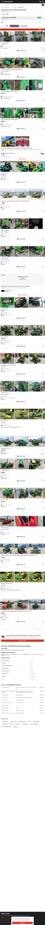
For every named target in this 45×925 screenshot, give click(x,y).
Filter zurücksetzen (14, 26)
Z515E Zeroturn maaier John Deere (8, 713)
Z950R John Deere (5, 707)
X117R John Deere (5, 499)
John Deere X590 (4, 705)
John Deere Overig (5, 527)
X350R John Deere (5, 230)
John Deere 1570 (4, 173)
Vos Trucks (3, 562)
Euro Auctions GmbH (4, 48)
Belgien (2, 655)
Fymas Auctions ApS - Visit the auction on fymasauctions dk (11, 427)
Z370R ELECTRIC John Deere (7, 702)
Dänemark (15, 654)
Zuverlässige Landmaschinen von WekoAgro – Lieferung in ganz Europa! (17, 148)
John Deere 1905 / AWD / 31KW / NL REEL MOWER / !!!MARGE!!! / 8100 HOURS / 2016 (19, 555)
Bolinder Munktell (36, 721)
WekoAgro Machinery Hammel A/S (7, 153)
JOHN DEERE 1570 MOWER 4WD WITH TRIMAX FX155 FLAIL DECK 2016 (16, 611)
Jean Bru (29, 721)
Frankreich (36, 654)
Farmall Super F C (5, 721)
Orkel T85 (11, 724)
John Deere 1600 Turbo (6, 448)
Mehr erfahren (25, 920)
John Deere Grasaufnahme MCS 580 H (9, 119)
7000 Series (8, 650)
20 (39, 22)
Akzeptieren (22, 922)
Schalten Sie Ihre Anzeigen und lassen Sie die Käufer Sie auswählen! (15, 286)
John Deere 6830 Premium (6, 726)
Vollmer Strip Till (13, 721)
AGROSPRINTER (3, 453)
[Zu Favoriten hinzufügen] (43, 50)
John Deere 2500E (5, 43)
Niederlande (3, 654)
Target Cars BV (3, 619)
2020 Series (18, 650)
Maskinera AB (3, 371)
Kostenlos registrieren (22, 295)
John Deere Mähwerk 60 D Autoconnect (9, 91)
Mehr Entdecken (22, 159)
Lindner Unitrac (4, 724)
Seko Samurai (17, 724)
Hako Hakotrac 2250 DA (34, 724)
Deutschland (25, 654)
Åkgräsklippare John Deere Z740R (8, 365)
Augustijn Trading (4, 478)
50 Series (23, 650)
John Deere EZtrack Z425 (6, 583)
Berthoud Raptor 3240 (22, 721)
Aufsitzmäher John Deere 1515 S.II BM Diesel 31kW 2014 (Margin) (15, 201)
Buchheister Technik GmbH (5, 98)
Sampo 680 (15, 726)
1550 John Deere (4, 337)
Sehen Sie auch (4, 718)
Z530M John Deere (5, 710)
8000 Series (3, 650)
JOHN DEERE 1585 (5, 687)
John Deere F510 (4, 420)
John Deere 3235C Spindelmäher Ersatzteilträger (11, 69)
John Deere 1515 (4, 392)
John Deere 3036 (25, 724)
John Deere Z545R (5, 694)
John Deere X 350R (5, 470)
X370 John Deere (4, 309)
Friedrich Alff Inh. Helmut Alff (5, 74)
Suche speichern (22, 640)
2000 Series (13, 650)
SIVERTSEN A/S (3, 179)
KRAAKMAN (3, 236)
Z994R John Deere (5, 258)
